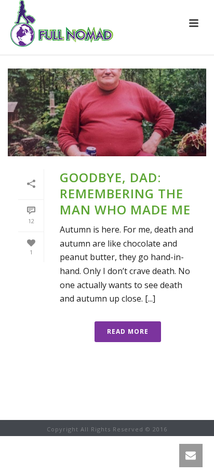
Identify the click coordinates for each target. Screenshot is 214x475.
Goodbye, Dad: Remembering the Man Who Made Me (125, 193)
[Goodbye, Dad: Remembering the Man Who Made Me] (107, 112)
